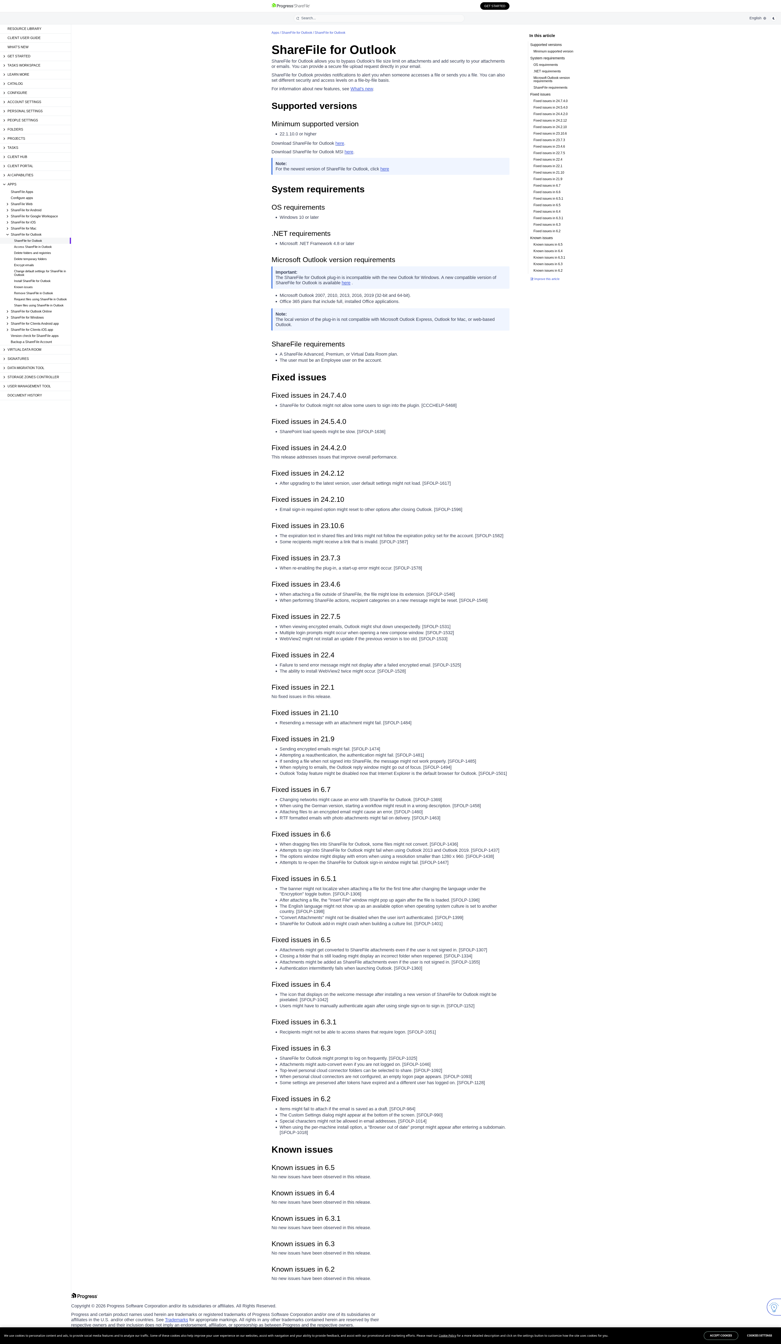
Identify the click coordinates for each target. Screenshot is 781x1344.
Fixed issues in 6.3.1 (304, 1022)
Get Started (494, 6)
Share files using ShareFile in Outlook (39, 305)
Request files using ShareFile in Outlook (40, 299)
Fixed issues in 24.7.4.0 (309, 395)
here (339, 143)
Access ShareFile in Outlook (33, 246)
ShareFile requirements (308, 344)
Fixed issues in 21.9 (303, 739)
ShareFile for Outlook (28, 240)
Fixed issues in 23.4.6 (306, 584)
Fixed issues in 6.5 (301, 940)
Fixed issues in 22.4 (303, 655)
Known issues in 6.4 (303, 1193)
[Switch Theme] (773, 18)
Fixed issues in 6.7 (301, 789)
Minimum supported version (315, 124)
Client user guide (24, 38)
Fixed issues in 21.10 (305, 713)
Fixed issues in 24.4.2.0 (309, 448)
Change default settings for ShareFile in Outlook (40, 273)
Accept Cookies (721, 1335)
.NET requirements (301, 233)
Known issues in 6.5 (303, 1167)
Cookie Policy (447, 1335)
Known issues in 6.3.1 (306, 1218)
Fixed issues (299, 377)
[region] (390, 1335)
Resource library (24, 28)
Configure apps (22, 198)
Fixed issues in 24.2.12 (308, 473)
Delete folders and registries (32, 253)
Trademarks (176, 1319)
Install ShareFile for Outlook (32, 281)
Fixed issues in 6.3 (301, 1048)
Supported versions (314, 106)
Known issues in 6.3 (303, 1244)
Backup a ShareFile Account (31, 342)
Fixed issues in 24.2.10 (308, 499)
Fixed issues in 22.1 (303, 687)
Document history (25, 395)
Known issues (23, 287)
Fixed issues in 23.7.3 (306, 558)
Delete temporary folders (30, 259)
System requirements (318, 189)
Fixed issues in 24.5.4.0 (309, 421)
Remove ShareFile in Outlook (33, 293)
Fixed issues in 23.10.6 (308, 525)
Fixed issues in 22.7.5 (306, 616)
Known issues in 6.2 (303, 1269)
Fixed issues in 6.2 (301, 1099)
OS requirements (298, 207)
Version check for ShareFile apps (35, 336)
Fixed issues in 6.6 (301, 834)
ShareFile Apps (22, 192)
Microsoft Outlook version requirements (333, 260)
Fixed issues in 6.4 (301, 984)
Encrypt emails (24, 265)
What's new (18, 47)
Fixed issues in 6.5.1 (304, 878)
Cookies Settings (759, 1335)
